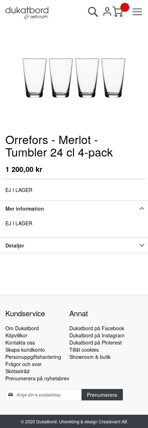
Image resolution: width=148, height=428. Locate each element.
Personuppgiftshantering (33, 356)
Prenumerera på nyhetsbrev (37, 378)
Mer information (24, 208)
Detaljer (14, 245)
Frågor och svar (23, 363)
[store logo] (26, 13)
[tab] (74, 208)
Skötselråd (17, 371)
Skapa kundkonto (25, 349)
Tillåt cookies (84, 349)
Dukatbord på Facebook (96, 328)
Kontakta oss (20, 342)
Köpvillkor (16, 335)
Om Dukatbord (22, 328)
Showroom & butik (90, 356)
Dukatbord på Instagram (97, 335)
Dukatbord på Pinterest (95, 342)
